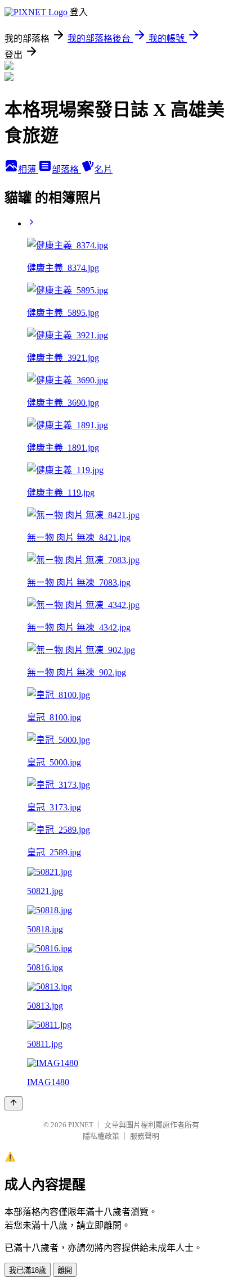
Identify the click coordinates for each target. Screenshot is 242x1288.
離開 (64, 1270)
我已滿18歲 (27, 1270)
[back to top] (14, 1103)
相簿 (28, 169)
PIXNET (80, 1125)
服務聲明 (144, 1136)
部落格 (66, 169)
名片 (104, 169)
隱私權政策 (101, 1136)
